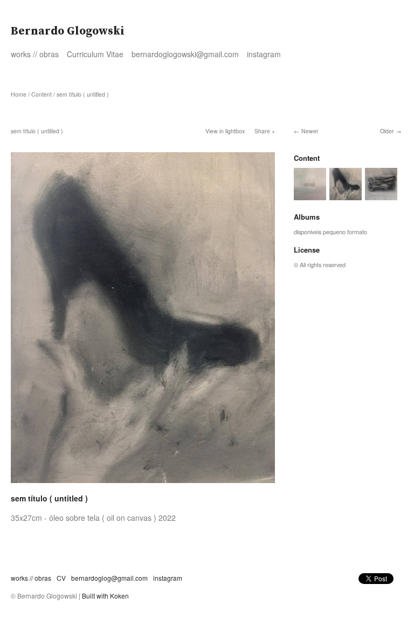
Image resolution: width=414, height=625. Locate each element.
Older (387, 131)
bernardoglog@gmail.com (109, 577)
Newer (310, 131)
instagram (264, 54)
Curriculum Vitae (95, 54)
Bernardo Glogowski (68, 31)
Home (18, 94)
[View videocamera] (381, 195)
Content (41, 94)
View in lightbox (225, 131)
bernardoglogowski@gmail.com (185, 54)
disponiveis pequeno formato (330, 231)
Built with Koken (105, 595)
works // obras (35, 54)
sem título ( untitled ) (83, 94)
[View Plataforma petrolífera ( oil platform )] (310, 195)
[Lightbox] (143, 484)
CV (61, 577)
